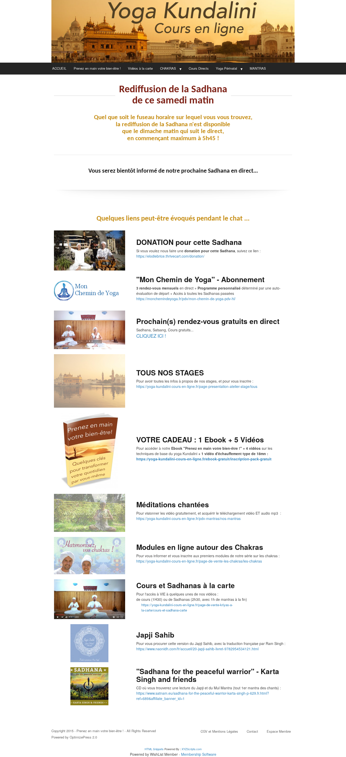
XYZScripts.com (192, 749)
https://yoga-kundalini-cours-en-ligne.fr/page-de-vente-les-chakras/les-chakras (199, 561)
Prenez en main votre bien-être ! (97, 68)
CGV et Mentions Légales (219, 731)
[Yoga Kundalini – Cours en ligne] (173, 31)
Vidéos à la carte (140, 68)
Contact (252, 731)
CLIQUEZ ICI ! (151, 335)
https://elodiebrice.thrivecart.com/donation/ (170, 256)
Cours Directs (199, 68)
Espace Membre (279, 731)
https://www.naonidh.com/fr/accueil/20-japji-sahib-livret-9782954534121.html (197, 648)
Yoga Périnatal (226, 68)
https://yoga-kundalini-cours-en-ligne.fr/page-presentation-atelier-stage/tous (196, 386)
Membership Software (198, 754)
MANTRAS (258, 68)
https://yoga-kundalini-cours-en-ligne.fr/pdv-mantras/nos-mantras (188, 518)
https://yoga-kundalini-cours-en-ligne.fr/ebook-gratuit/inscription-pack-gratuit (204, 458)
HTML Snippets (154, 749)
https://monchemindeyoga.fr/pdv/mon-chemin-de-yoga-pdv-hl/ (186, 298)
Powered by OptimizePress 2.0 (74, 737)
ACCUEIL (59, 68)
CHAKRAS (168, 68)
